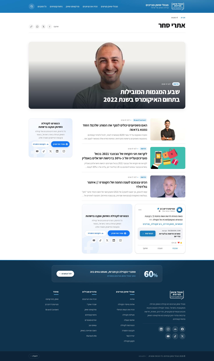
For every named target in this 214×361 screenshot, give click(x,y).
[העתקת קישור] (31, 26)
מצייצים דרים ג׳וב (52, 304)
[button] (32, 6)
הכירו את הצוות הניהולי (126, 309)
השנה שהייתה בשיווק (89, 330)
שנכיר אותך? (92, 304)
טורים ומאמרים (91, 320)
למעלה (34, 356)
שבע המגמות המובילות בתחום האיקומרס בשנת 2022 (141, 95)
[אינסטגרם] (120, 240)
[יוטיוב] (94, 240)
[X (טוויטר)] (182, 336)
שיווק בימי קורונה (52, 299)
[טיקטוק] (100, 240)
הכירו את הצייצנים (90, 6)
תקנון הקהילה (129, 341)
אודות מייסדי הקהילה (126, 304)
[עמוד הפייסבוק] (182, 329)
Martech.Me (91, 335)
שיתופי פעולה (129, 320)
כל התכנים (42, 6)
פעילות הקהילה (128, 314)
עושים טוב (93, 325)
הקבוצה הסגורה (94, 233)
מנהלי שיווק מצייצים (157, 5)
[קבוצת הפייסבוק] (175, 329)
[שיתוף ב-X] (43, 26)
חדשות (175, 84)
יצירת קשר (130, 335)
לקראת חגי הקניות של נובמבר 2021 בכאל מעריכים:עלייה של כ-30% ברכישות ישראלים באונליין (114, 155)
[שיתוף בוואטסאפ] (37, 26)
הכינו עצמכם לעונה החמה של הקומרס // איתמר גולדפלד (117, 184)
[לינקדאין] (113, 240)
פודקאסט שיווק (72, 6)
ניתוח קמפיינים (56, 6)
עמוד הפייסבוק (117, 233)
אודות (132, 299)
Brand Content (140, 120)
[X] (107, 240)
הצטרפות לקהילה (128, 325)
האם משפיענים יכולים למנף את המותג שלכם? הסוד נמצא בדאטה (115, 127)
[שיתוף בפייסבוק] (49, 26)
